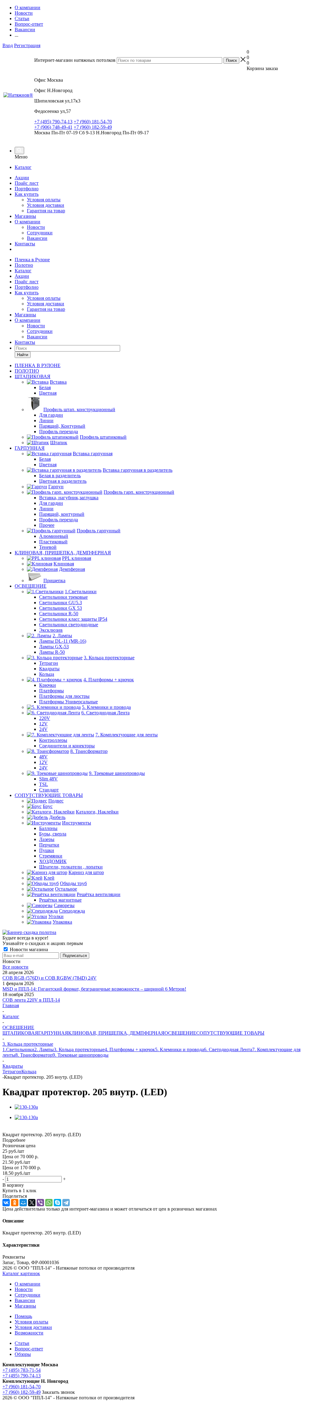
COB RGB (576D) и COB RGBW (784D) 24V (49, 978)
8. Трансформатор (34, 1055)
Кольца (28, 1071)
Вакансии (37, 238)
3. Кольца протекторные (79, 1049)
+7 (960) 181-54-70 (93, 121)
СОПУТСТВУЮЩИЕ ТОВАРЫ (230, 1033)
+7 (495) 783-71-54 (21, 1370)
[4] (27, 1128)
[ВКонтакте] (6, 1202)
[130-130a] (26, 1107)
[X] (31, 1202)
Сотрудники (40, 232)
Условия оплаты (44, 199)
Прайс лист (27, 183)
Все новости (15, 966)
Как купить (27, 194)
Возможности (29, 1332)
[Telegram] (66, 1202)
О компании (27, 221)
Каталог (23, 167)
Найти (22, 354)
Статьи (22, 1343)
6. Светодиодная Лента (228, 1049)
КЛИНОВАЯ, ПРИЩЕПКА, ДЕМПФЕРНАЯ (116, 1033)
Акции (22, 177)
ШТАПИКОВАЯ (20, 1033)
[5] (34, 1128)
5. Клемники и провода (179, 1049)
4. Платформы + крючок (130, 1049)
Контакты (25, 243)
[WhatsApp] (49, 1202)
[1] (6, 1128)
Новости (36, 227)
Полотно (24, 265)
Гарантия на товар (46, 210)
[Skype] (57, 1202)
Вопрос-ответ (29, 1348)
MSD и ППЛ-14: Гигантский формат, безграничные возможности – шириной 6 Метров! (94, 989)
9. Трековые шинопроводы (81, 1055)
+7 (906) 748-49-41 (53, 127)
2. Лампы (44, 1049)
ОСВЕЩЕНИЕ (180, 1033)
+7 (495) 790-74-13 (53, 121)
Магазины (25, 216)
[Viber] (40, 1202)
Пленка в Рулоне (32, 259)
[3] (20, 1128)
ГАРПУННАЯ (53, 1033)
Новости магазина (28, 949)
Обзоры (23, 1354)
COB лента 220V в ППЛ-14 (31, 1000)
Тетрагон (11, 1071)
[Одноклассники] (14, 1202)
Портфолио (27, 188)
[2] (13, 1128)
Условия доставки (45, 205)
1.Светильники (18, 1049)
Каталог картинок (21, 1273)
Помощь (23, 1316)
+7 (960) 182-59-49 (93, 127)
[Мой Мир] (23, 1202)
